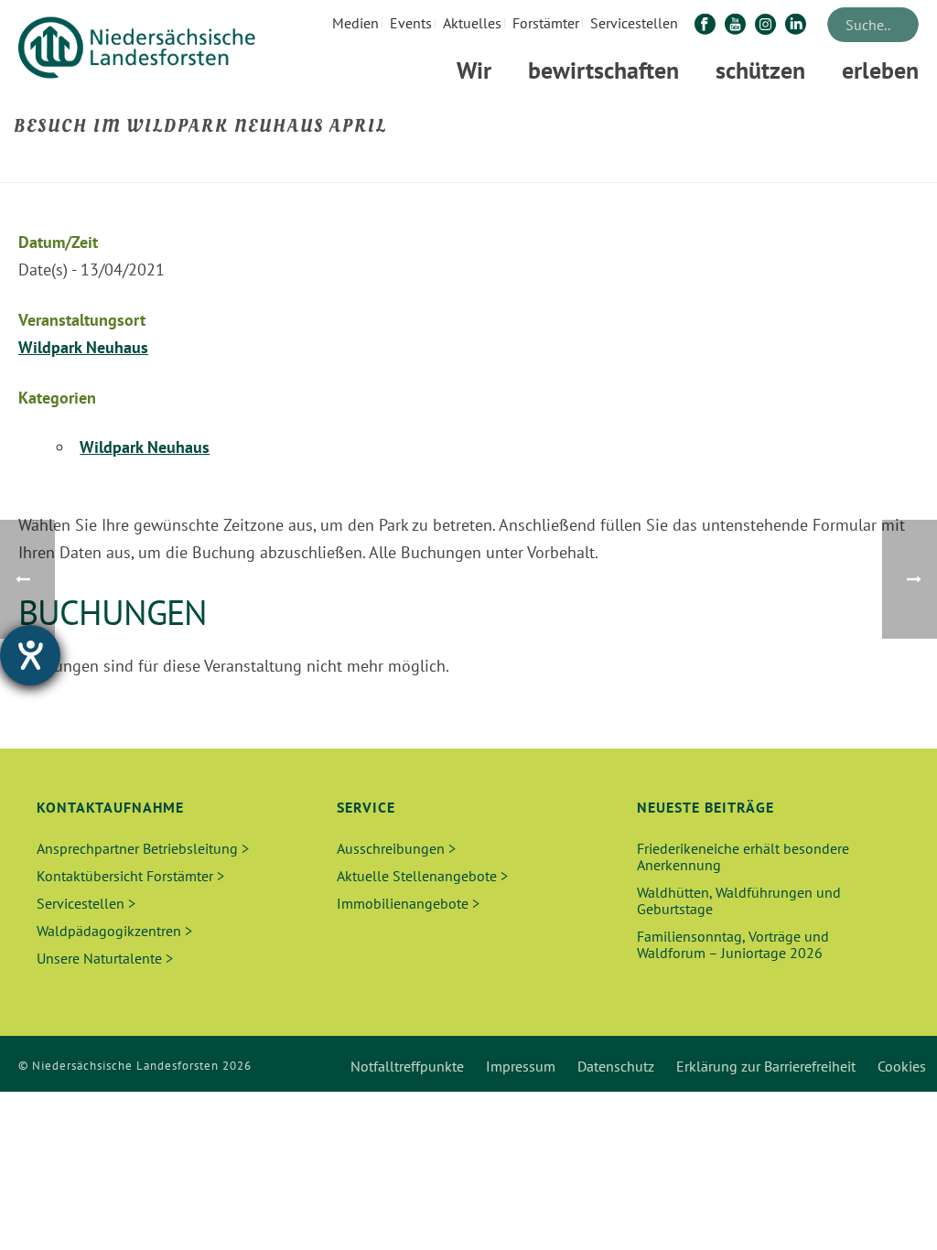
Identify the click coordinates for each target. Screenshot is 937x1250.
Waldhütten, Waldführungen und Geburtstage (739, 900)
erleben (880, 70)
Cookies (902, 1066)
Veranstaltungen (661, 165)
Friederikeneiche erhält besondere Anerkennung (743, 856)
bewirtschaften (603, 70)
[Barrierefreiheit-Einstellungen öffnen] (30, 655)
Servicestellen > (86, 903)
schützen (760, 70)
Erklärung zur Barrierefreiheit (766, 1066)
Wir (474, 70)
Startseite (573, 165)
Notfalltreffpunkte (407, 1066)
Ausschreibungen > (396, 848)
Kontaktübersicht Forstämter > (130, 876)
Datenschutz (615, 1066)
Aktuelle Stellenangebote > (422, 876)
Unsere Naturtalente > (105, 958)
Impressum (520, 1066)
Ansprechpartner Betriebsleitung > (143, 848)
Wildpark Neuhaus (83, 347)
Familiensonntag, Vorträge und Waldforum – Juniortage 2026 (733, 944)
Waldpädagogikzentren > (114, 930)
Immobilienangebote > (408, 903)
